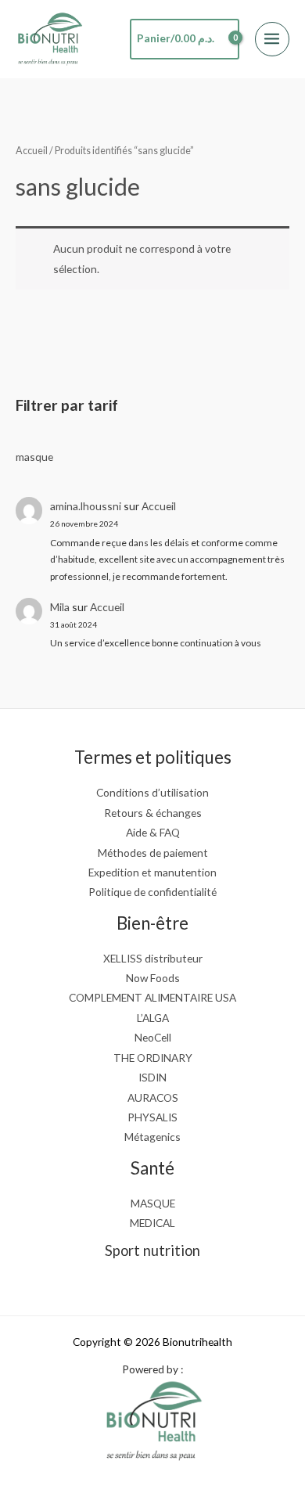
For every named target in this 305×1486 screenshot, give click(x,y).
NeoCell (153, 1037)
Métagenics (152, 1136)
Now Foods (153, 977)
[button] (22, 88)
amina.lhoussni (85, 506)
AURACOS (152, 1097)
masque (34, 456)
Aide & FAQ (153, 832)
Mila (60, 606)
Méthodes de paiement (153, 852)
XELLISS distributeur (153, 958)
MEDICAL (152, 1222)
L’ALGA (153, 1017)
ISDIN (152, 1077)
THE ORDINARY (152, 1057)
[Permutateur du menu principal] (272, 39)
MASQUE (153, 1203)
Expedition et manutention (152, 872)
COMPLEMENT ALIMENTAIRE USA (152, 997)
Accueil (159, 506)
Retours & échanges (153, 812)
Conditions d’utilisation (152, 792)
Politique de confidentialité (152, 891)
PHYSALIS (152, 1117)
